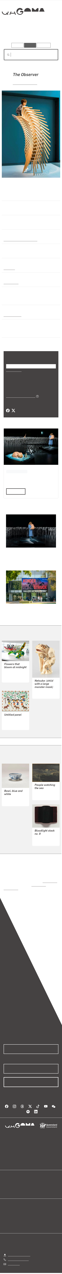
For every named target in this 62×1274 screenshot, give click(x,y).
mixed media (11, 282)
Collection (23, 22)
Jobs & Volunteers (17, 1270)
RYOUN (38, 694)
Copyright (50, 1270)
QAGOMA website (13, 1183)
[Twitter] (13, 410)
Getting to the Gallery (19, 1248)
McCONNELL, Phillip (15, 794)
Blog (34, 1180)
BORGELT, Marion (44, 834)
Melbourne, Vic (12, 315)
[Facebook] (8, 410)
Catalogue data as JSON (19, 396)
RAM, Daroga (11, 722)
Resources (43, 45)
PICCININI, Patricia (25, 83)
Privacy (36, 1270)
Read (14, 491)
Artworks (12, 34)
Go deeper (49, 34)
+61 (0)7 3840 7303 (18, 1252)
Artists (30, 34)
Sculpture (9, 268)
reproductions (49, 878)
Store (6, 1187)
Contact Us (13, 1257)
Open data (9, 1180)
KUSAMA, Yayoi (12, 674)
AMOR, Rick (41, 789)
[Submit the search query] (5, 54)
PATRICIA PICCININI (16, 471)
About (35, 1183)
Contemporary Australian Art (20, 239)
